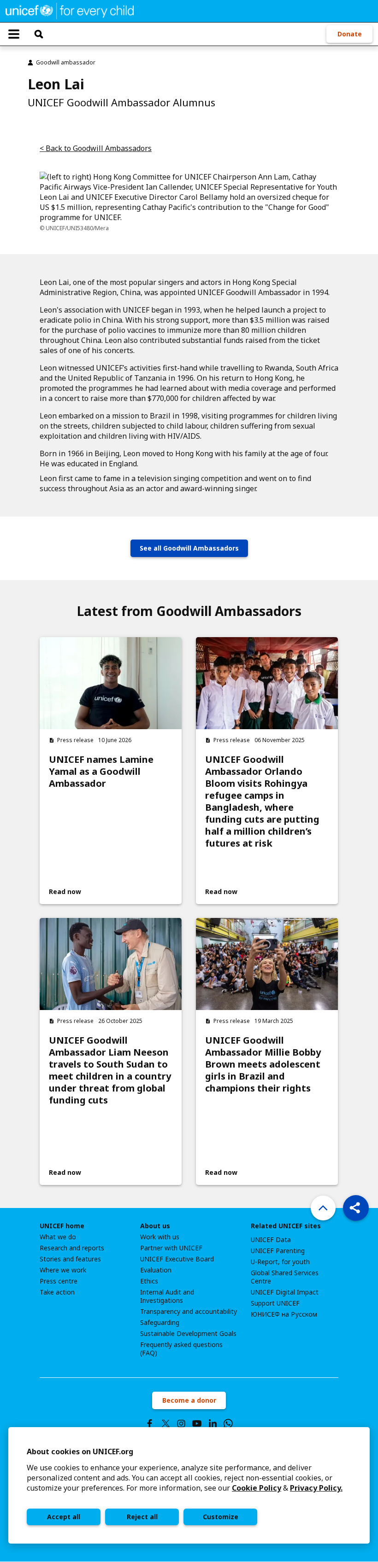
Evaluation (155, 1270)
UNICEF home (62, 1226)
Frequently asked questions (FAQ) (181, 1349)
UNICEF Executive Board (177, 1259)
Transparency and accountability (188, 1311)
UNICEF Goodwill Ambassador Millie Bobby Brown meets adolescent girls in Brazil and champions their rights (263, 1064)
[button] (356, 1208)
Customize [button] (220, 1516)
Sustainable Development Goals (188, 1334)
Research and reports (72, 1248)
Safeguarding (159, 1322)
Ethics (149, 1281)
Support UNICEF (275, 1303)
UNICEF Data (271, 1240)
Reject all (142, 1516)
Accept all (63, 1516)
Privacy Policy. (316, 1488)
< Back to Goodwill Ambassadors (96, 148)
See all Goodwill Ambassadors (189, 548)
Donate (349, 33)
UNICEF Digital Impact (285, 1292)
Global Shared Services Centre (285, 1277)
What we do (58, 1237)
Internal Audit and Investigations (167, 1296)
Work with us (159, 1237)
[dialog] (189, 1485)
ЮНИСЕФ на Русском (284, 1314)
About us (155, 1226)
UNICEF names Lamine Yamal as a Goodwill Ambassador (101, 772)
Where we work (63, 1270)
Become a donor (189, 1400)
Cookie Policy (256, 1488)
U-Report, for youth (280, 1262)
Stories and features (70, 1259)
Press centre (58, 1281)
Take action (57, 1292)
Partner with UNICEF (171, 1248)
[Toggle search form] (39, 34)
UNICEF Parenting (278, 1251)
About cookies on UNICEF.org (80, 1451)
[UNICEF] (70, 10)
